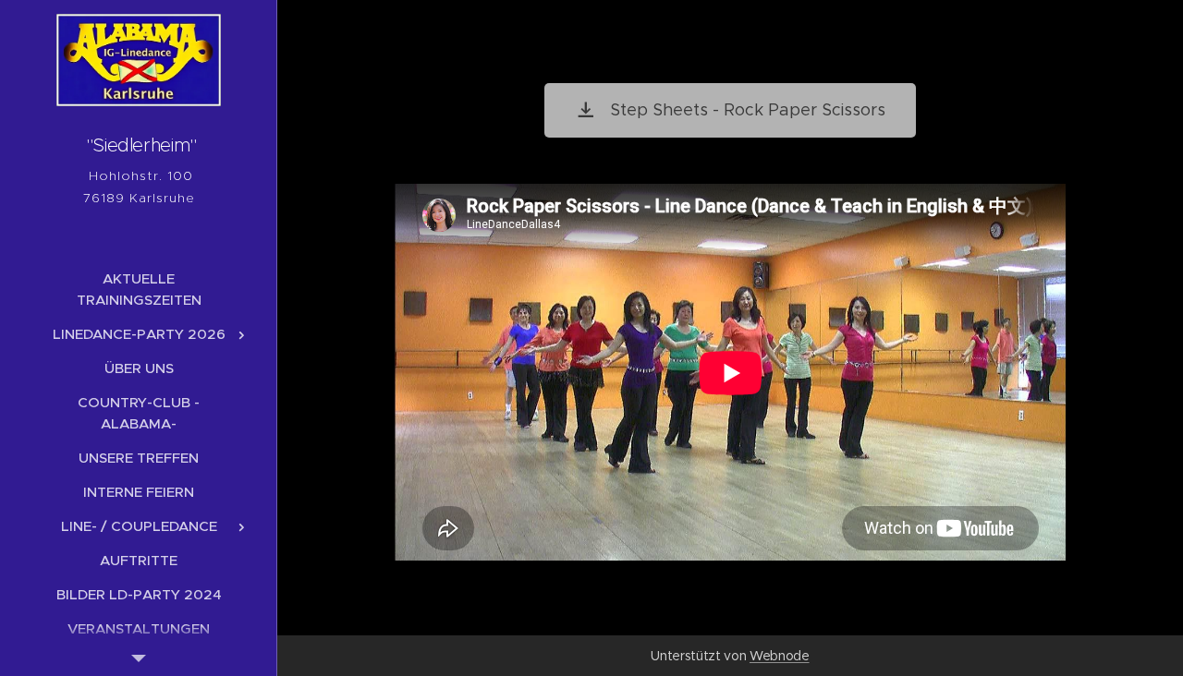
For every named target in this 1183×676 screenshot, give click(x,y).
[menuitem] (139, 289)
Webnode (780, 655)
